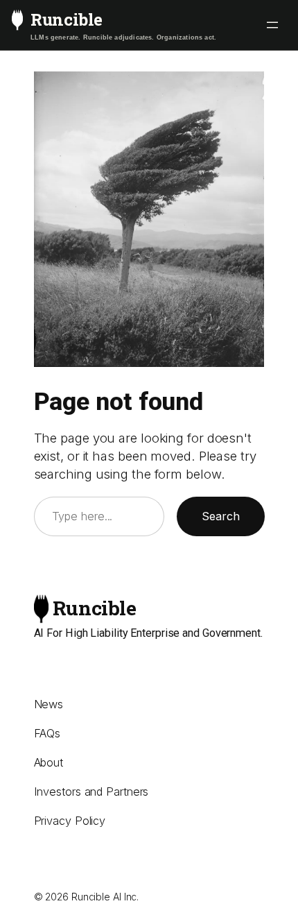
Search (221, 516)
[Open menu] (272, 25)
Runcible (66, 19)
